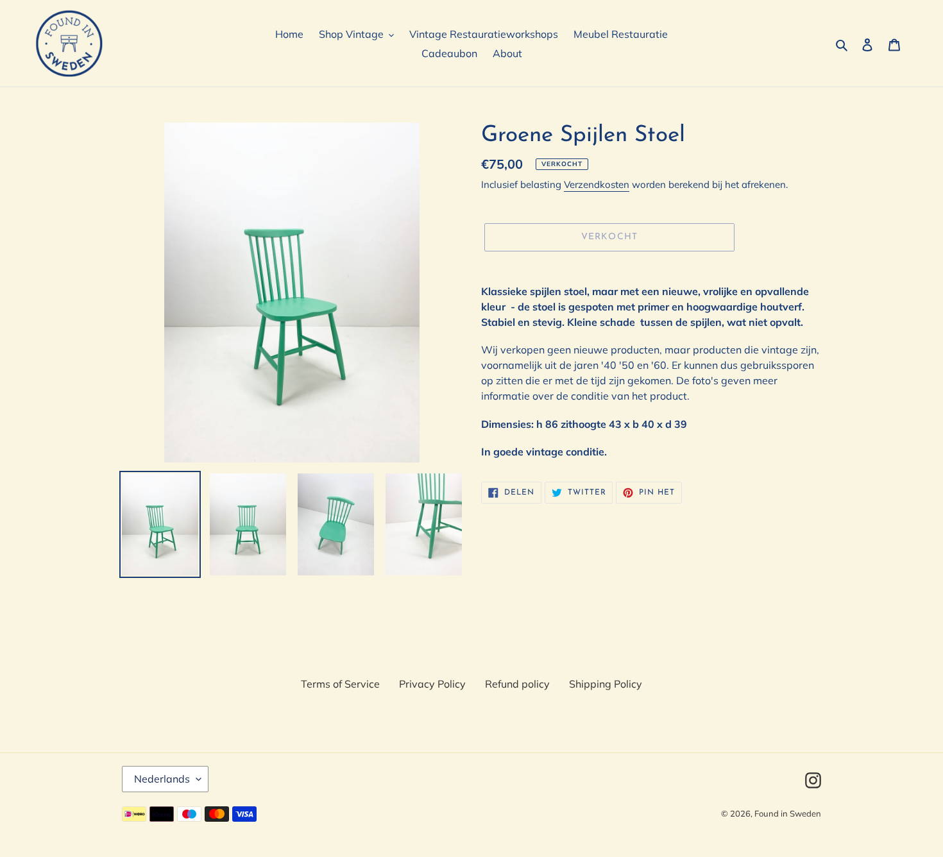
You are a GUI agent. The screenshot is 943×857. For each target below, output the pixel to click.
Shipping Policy (605, 683)
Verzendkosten (596, 184)
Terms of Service (340, 683)
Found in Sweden (787, 813)
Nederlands (162, 778)
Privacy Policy (432, 683)
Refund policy (517, 683)
